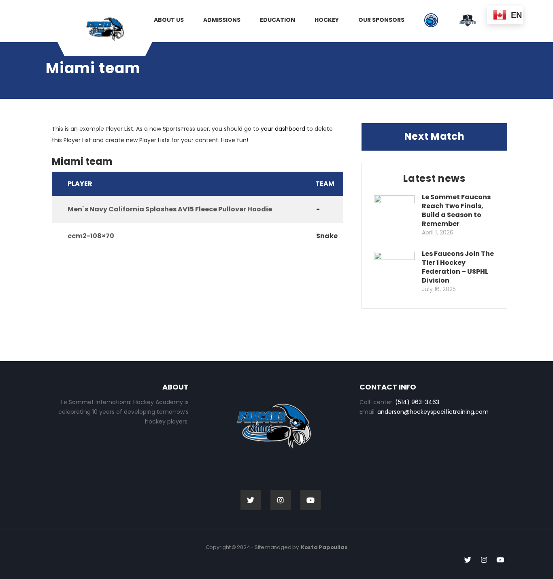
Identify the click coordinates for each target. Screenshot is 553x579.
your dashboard (283, 129)
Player (80, 183)
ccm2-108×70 (91, 236)
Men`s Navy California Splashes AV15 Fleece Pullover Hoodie (170, 209)
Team (324, 183)
